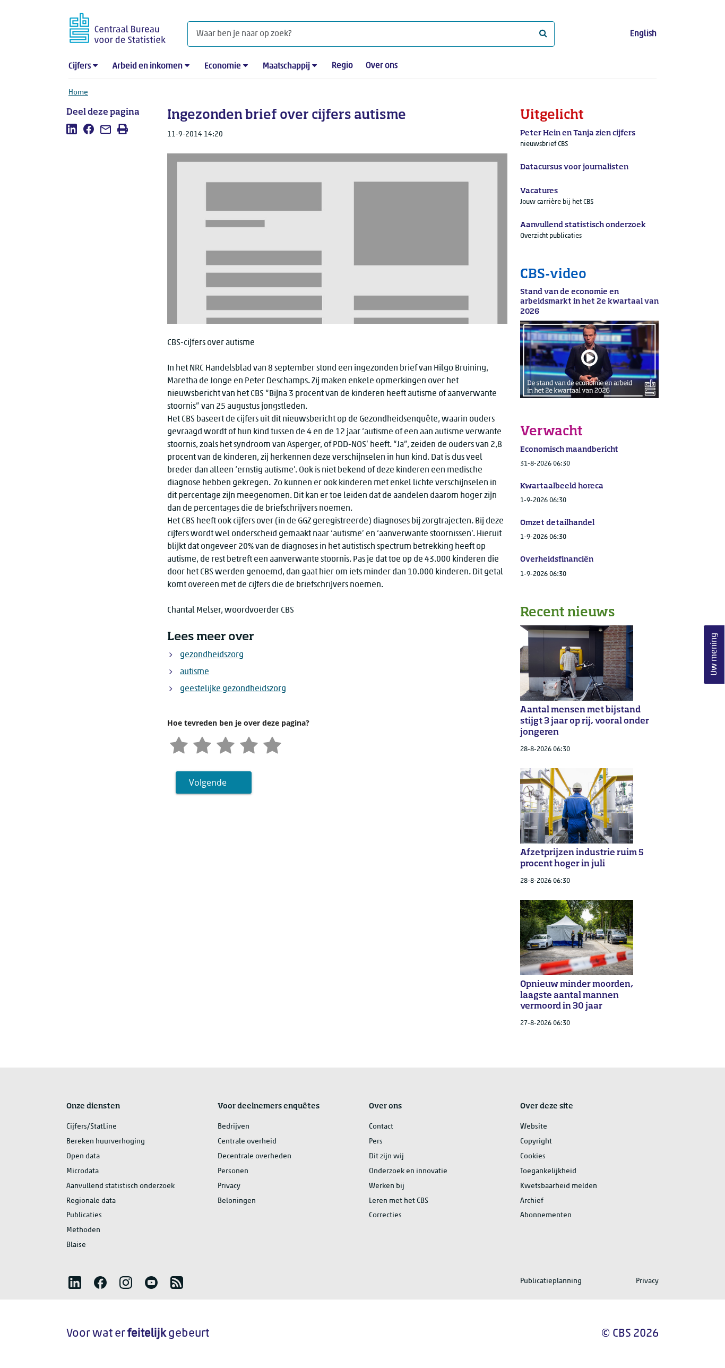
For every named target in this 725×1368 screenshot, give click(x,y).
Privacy (229, 1186)
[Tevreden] (249, 744)
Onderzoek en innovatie (408, 1171)
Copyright (536, 1141)
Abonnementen (546, 1215)
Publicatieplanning (551, 1281)
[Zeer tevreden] (272, 744)
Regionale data (91, 1201)
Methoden (83, 1230)
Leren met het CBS (398, 1201)
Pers (376, 1141)
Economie (222, 66)
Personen (233, 1171)
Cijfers (79, 66)
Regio (342, 66)
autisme (194, 672)
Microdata (82, 1171)
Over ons (382, 66)
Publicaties (84, 1215)
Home (78, 92)
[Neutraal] (225, 744)
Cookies (533, 1156)
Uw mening (714, 654)
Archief (531, 1201)
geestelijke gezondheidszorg (233, 689)
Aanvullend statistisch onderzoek (120, 1186)
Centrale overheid (247, 1141)
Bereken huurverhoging (105, 1141)
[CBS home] (117, 26)
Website (533, 1126)
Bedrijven (233, 1126)
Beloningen (237, 1201)
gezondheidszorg (212, 655)
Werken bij (386, 1186)
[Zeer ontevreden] (179, 744)
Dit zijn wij (386, 1156)
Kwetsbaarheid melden (558, 1186)
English (643, 34)
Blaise (76, 1245)
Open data (83, 1156)
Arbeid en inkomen (148, 66)
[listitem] (71, 129)
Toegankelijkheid (548, 1171)
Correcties (385, 1215)
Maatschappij (286, 66)
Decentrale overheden (254, 1156)
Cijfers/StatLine (91, 1126)
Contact (381, 1126)
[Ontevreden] (202, 744)
